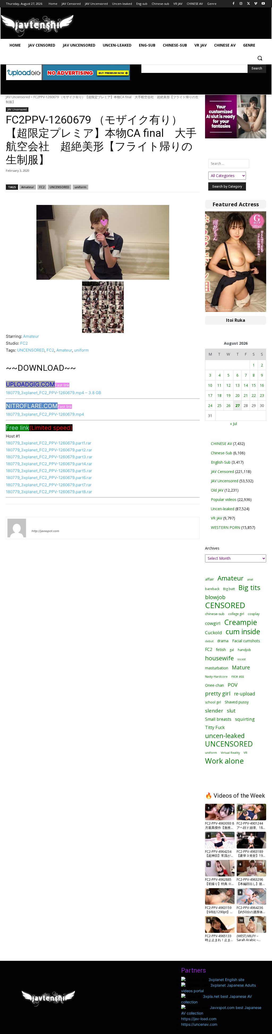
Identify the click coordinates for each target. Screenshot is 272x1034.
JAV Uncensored (18, 97)
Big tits (249, 587)
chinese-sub (214, 614)
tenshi (38, 523)
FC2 (41, 187)
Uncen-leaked (222, 508)
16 (262, 385)
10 (210, 385)
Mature (241, 667)
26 (228, 405)
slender (214, 711)
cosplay (254, 614)
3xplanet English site (226, 979)
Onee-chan (214, 685)
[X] (248, 4)
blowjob (215, 597)
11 (219, 385)
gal (232, 650)
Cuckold (213, 632)
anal (250, 579)
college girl (236, 614)
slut (231, 710)
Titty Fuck (215, 727)
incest (241, 659)
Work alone (224, 761)
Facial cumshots (246, 640)
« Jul (233, 423)
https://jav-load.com (198, 1018)
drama (222, 640)
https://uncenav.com (199, 1024)
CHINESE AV (221, 443)
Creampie (240, 622)
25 (219, 405)
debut (209, 641)
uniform (80, 187)
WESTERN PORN (225, 527)
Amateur (27, 187)
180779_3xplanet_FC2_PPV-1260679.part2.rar (49, 449)
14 (246, 385)
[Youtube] (263, 4)
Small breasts (218, 719)
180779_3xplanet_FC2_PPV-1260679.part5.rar (49, 470)
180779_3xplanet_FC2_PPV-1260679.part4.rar (49, 463)
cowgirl (212, 623)
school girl (213, 702)
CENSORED (225, 605)
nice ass (237, 676)
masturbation (216, 667)
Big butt (229, 589)
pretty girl (217, 693)
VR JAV (216, 518)
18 (219, 395)
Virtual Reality (230, 753)
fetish (221, 649)
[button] (259, 58)
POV (232, 684)
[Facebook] (234, 4)
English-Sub (221, 462)
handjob (244, 650)
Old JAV (217, 490)
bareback (212, 589)
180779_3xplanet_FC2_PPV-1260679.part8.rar (49, 491)
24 (210, 405)
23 (262, 395)
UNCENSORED (59, 187)
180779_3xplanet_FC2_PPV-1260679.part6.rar (49, 477)
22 (254, 395)
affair (209, 579)
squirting (245, 719)
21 (246, 395)
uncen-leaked (225, 736)
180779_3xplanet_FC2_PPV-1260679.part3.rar (49, 456)
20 (237, 395)
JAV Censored (222, 471)
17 (210, 395)
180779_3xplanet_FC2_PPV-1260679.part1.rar (48, 443)
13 (237, 385)
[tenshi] (16, 528)
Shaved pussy (237, 702)
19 (228, 395)
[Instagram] (241, 4)
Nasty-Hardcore (216, 676)
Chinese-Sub (221, 452)
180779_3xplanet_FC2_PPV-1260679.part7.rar (49, 484)
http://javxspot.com (45, 531)
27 (237, 405)
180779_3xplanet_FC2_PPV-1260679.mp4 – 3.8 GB (53, 392)
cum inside (243, 631)
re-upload (244, 694)
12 (228, 385)
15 (254, 385)
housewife (219, 658)
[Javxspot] (37, 25)
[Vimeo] (256, 4)
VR (245, 753)
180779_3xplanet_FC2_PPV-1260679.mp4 (45, 414)
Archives (212, 548)
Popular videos (223, 499)
